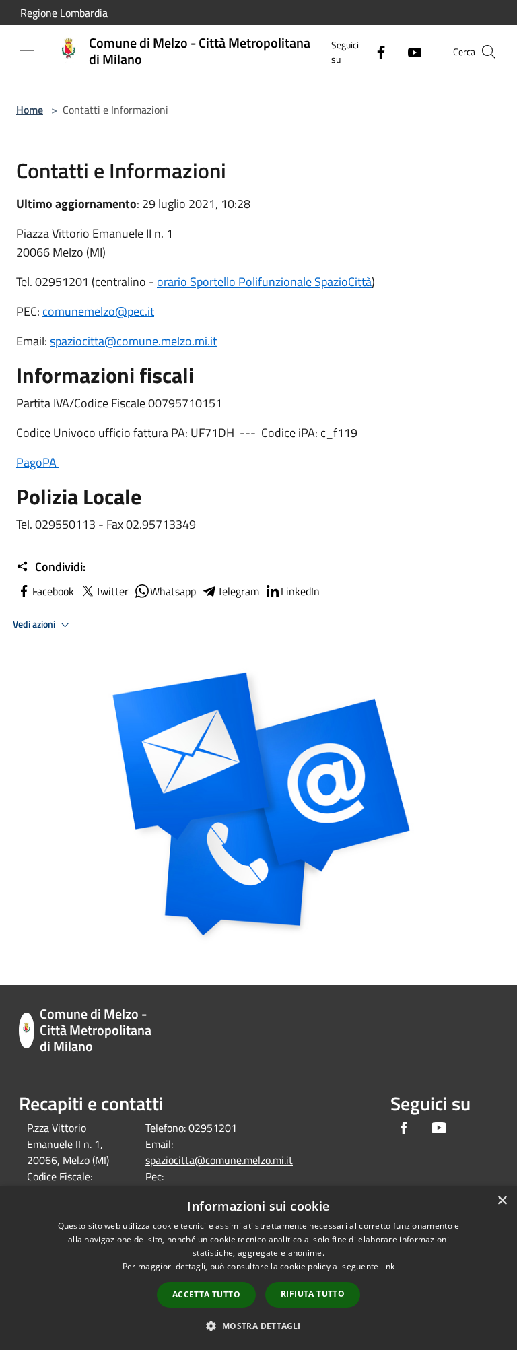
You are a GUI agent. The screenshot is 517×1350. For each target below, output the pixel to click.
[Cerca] (489, 52)
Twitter (112, 591)
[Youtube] (409, 51)
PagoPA (37, 462)
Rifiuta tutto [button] (313, 1294)
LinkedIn (300, 591)
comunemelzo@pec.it (98, 311)
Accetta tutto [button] (206, 1294)
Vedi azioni (35, 624)
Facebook (53, 591)
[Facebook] (375, 51)
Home (29, 110)
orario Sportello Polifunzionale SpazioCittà (264, 282)
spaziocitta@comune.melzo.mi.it (133, 341)
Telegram (238, 591)
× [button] (502, 1201)
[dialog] (258, 1268)
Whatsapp (173, 591)
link (387, 1266)
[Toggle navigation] (27, 50)
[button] (258, 1326)
